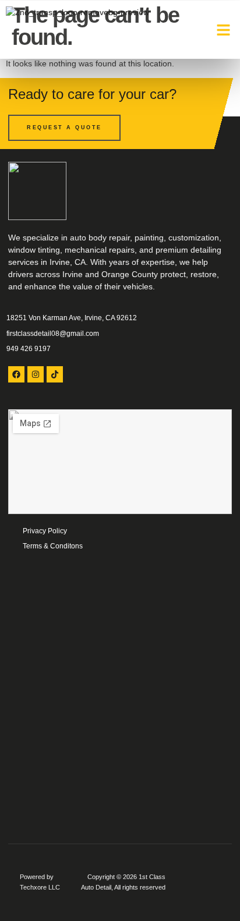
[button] (224, 30)
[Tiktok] (55, 374)
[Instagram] (35, 374)
